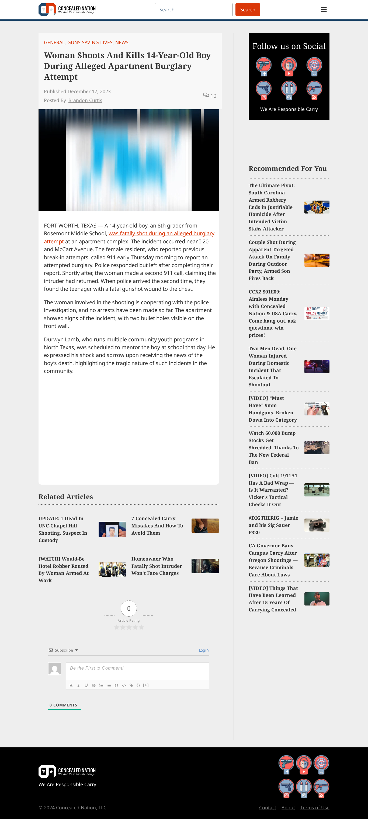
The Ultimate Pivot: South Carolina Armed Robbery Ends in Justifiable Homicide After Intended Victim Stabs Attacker (272, 207)
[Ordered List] (101, 685)
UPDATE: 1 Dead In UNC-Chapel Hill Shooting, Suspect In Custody (63, 529)
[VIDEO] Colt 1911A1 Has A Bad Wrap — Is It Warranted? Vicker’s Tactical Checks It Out (273, 490)
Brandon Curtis (85, 100)
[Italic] (78, 685)
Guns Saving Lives (90, 42)
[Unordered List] (109, 685)
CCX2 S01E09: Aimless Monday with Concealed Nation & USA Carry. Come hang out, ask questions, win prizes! (273, 313)
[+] (146, 685)
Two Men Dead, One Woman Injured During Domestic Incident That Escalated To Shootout (273, 366)
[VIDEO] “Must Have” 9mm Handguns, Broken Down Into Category (273, 409)
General (54, 42)
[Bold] (71, 685)
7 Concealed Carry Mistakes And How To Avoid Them (157, 525)
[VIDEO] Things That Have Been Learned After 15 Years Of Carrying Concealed (273, 599)
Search (247, 9)
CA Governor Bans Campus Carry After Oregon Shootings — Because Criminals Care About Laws (273, 560)
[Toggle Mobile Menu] (323, 9)
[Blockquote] (116, 685)
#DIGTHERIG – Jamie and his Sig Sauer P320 (273, 525)
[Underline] (86, 685)
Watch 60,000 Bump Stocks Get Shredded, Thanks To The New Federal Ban (274, 447)
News (122, 42)
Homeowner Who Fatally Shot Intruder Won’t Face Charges (156, 565)
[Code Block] (124, 685)
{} (138, 685)
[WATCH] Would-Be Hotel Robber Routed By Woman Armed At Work (64, 569)
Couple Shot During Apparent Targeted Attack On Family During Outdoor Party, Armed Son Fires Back (272, 260)
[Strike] (94, 685)
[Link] (131, 685)
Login (203, 650)
